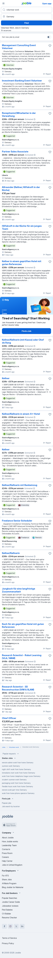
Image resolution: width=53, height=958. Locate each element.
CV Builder (6, 913)
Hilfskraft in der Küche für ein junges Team (22, 227)
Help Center (7, 861)
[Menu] (3, 3)
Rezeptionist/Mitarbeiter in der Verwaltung (19, 114)
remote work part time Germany (14, 790)
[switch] (49, 37)
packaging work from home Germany (16, 783)
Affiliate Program (9, 883)
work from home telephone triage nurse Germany (21, 776)
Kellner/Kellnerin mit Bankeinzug (19, 485)
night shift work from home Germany (16, 769)
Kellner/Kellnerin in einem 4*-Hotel (21, 414)
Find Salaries (7, 910)
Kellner (5, 378)
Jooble (18, 952)
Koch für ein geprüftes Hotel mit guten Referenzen (23, 625)
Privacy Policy (8, 943)
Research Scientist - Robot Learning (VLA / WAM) (21, 656)
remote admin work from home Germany (17, 762)
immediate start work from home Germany (18, 773)
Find (26, 23)
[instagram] (10, 926)
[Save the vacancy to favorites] (50, 45)
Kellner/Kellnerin (11, 553)
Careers (5, 857)
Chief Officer (9, 718)
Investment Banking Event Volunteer (22, 80)
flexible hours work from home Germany (17, 786)
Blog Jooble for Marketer (12, 887)
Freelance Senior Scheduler (17, 520)
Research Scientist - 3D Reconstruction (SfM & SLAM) (18, 688)
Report (48, 74)
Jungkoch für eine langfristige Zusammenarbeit (18, 590)
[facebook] (4, 926)
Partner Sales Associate (15, 151)
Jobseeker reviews (10, 906)
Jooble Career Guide (11, 902)
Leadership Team (9, 845)
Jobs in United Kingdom (12, 865)
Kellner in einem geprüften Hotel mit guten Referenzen (21, 262)
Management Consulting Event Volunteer (19, 46)
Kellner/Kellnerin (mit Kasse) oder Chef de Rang (23, 341)
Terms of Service (9, 938)
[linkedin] (22, 926)
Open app (46, 3)
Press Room (7, 853)
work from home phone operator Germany (18, 793)
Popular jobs (6, 803)
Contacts (6, 849)
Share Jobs (7, 879)
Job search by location (11, 806)
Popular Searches (9, 898)
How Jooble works (10, 841)
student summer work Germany (14, 780)
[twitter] (16, 926)
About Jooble (8, 837)
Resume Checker (9, 917)
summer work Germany (11, 766)
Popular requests (9, 754)
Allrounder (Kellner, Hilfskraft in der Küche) (21, 188)
